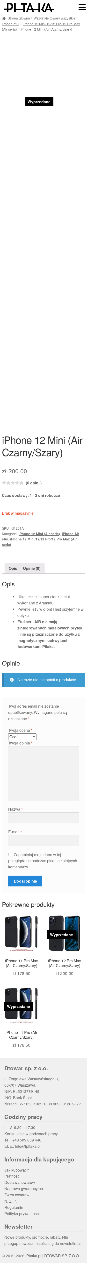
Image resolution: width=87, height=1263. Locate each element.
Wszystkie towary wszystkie (54, 18)
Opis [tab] (13, 568)
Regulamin (13, 1207)
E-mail (15, 831)
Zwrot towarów (16, 1195)
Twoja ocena (20, 730)
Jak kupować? (16, 1170)
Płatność (12, 1176)
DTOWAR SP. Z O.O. (62, 1255)
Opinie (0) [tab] (31, 568)
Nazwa (15, 809)
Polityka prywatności (22, 1213)
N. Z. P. (10, 1201)
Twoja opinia (20, 743)
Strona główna (19, 18)
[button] (82, 7)
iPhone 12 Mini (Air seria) (39, 533)
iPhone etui (10, 23)
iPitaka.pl (33, 1255)
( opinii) (34, 483)
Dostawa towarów (19, 1182)
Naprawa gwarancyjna (23, 1188)
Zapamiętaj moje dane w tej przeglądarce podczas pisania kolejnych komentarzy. (42, 861)
